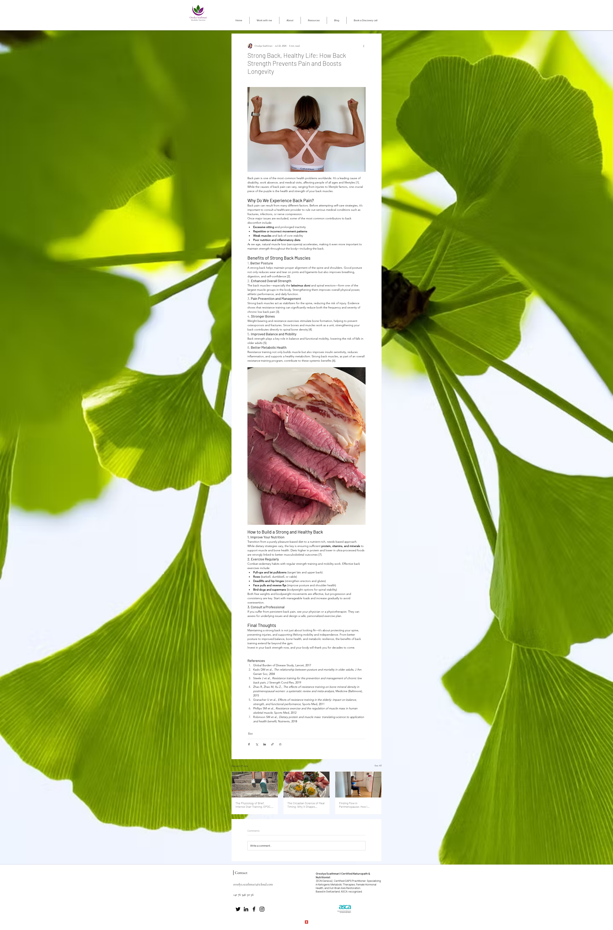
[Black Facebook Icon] (254, 909)
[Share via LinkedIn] (264, 744)
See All (378, 765)
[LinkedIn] (246, 909)
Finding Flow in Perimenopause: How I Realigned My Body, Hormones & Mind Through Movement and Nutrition (358, 804)
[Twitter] (238, 909)
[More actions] (364, 46)
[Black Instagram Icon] (262, 909)
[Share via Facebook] (248, 744)
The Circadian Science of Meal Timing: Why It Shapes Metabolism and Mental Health (306, 804)
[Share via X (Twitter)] (256, 744)
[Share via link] (272, 744)
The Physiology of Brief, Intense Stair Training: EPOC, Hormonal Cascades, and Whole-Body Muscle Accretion (254, 804)
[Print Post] (280, 744)
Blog (250, 733)
